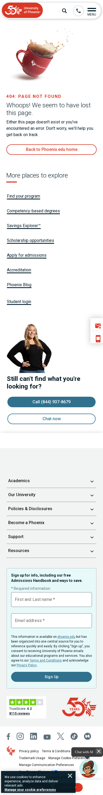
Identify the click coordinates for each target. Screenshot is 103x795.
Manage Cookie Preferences (69, 758)
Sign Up (52, 677)
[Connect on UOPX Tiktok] (74, 736)
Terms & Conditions (56, 751)
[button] (91, 11)
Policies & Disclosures (30, 508)
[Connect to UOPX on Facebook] (8, 736)
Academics (19, 480)
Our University (21, 494)
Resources (18, 550)
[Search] (64, 10)
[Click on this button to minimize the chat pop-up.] (99, 751)
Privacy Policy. (27, 665)
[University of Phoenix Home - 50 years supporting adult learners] (22, 11)
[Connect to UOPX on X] (60, 736)
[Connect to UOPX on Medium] (87, 736)
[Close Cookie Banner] (70, 775)
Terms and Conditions (46, 660)
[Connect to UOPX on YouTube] (47, 737)
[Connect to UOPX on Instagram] (20, 736)
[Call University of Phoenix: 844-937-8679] (78, 11)
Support (16, 536)
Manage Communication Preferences (46, 765)
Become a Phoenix (26, 522)
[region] (38, 782)
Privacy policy (29, 751)
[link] (51, 149)
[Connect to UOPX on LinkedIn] (33, 736)
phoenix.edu (66, 637)
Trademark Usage (32, 758)
